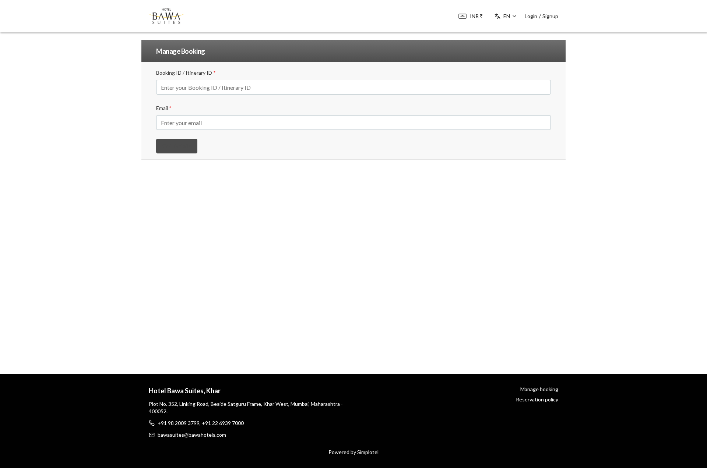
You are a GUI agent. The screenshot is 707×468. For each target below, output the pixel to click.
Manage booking (539, 389)
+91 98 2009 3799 (179, 423)
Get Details (176, 145)
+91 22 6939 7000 (223, 423)
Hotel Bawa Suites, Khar (185, 391)
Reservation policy (537, 399)
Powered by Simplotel (353, 452)
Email (164, 108)
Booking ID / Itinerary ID (186, 73)
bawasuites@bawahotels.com (192, 435)
